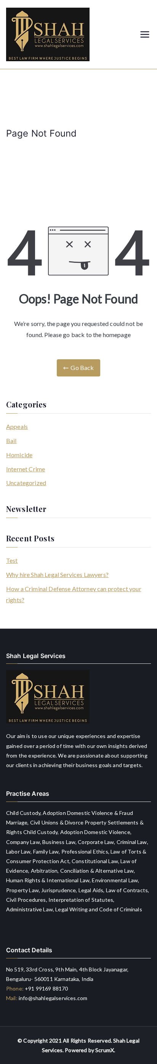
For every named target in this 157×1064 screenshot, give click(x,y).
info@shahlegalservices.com (53, 998)
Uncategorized (26, 482)
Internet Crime (25, 469)
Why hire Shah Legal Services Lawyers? (57, 574)
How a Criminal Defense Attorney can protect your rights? (73, 594)
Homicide (19, 454)
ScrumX (104, 1050)
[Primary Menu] (145, 34)
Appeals (17, 426)
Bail (11, 440)
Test (12, 560)
